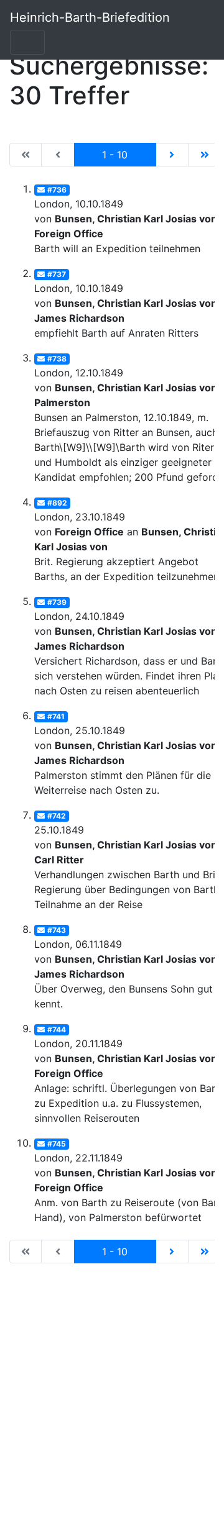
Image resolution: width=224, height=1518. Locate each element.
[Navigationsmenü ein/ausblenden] (27, 42)
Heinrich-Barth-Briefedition (90, 17)
